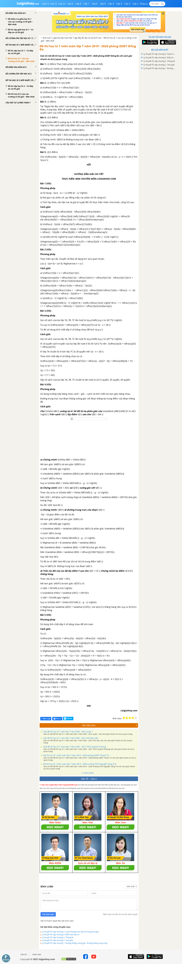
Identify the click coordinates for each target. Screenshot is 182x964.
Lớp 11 (53, 3)
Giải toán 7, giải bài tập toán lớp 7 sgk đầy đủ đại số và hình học (72, 37)
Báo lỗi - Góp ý (89, 778)
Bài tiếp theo (88, 725)
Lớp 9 (70, 3)
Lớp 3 (119, 3)
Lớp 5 (103, 3)
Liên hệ (23, 954)
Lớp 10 (61, 3)
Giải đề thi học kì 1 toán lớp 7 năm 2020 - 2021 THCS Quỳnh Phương (74, 746)
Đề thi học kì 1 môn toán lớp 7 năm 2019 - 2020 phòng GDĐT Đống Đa (88, 47)
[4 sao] (132, 717)
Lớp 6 (95, 3)
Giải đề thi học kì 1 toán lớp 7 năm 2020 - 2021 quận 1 (68, 731)
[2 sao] (126, 717)
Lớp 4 (111, 3)
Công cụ (144, 3)
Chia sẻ (58, 719)
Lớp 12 (45, 3)
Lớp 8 (78, 3)
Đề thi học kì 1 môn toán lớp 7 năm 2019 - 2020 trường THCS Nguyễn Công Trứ (79, 764)
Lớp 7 (86, 3)
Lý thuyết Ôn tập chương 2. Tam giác (57, 940)
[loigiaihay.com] (28, 5)
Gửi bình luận (48, 914)
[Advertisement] (159, 109)
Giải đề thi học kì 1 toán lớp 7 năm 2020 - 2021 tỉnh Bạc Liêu (70, 738)
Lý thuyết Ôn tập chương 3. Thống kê (57, 937)
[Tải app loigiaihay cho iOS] (167, 42)
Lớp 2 (127, 3)
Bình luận (47, 719)
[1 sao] (123, 717)
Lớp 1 (135, 3)
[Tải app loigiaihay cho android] (149, 42)
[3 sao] (129, 717)
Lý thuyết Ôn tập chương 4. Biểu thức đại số (60, 934)
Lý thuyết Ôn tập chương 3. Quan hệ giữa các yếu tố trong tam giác (70, 931)
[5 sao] (135, 717)
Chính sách (36, 954)
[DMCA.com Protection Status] (68, 960)
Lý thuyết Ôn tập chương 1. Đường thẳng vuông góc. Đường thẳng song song (74, 943)
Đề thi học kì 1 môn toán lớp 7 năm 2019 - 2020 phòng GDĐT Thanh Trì (76, 755)
